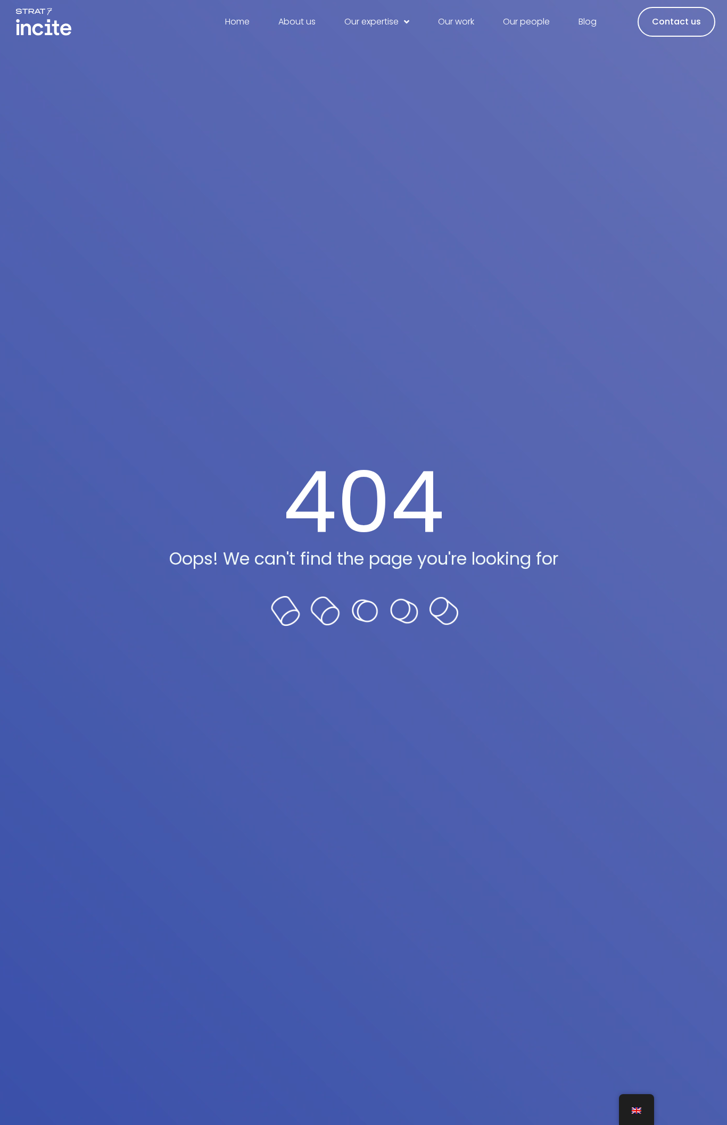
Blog (588, 21)
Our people (526, 21)
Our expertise (371, 21)
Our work (456, 21)
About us (297, 21)
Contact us (676, 21)
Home (237, 21)
